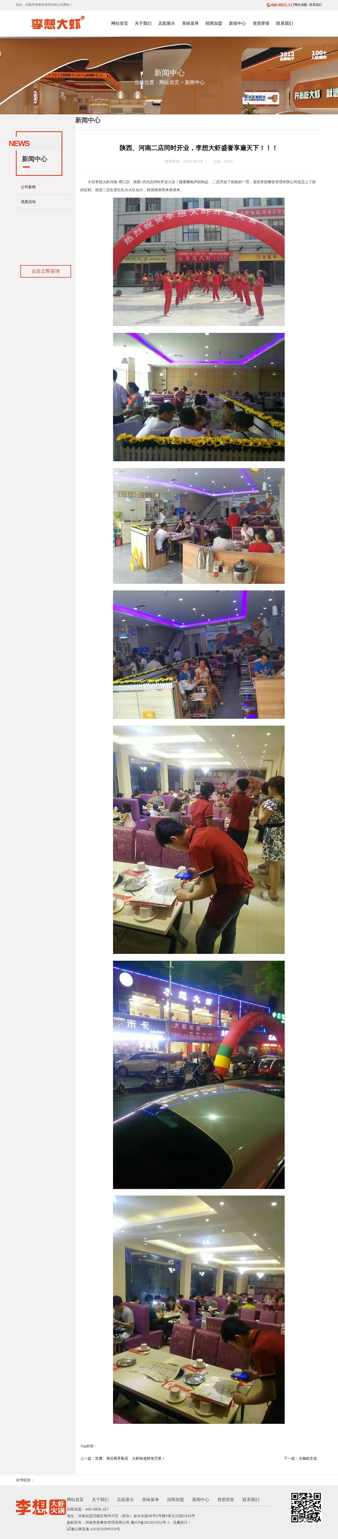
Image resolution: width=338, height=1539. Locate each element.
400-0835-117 (282, 5)
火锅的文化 (308, 1458)
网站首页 (169, 82)
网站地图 (300, 5)
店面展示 (125, 1499)
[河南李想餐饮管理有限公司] (57, 23)
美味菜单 (150, 1499)
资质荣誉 (225, 1499)
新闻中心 (195, 82)
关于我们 (100, 1499)
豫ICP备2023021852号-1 (150, 1523)
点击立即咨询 (45, 271)
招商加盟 (175, 1499)
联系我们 (315, 5)
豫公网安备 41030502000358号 (95, 1529)
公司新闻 (28, 187)
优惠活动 (28, 202)
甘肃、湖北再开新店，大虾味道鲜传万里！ (130, 1458)
